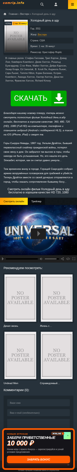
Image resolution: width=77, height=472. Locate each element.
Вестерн (42, 34)
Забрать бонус (38, 459)
